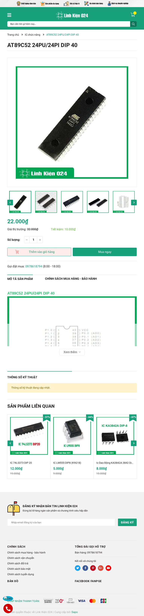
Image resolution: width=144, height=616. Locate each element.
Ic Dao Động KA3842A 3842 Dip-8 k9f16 (119, 462)
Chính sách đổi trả (17, 563)
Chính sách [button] (16, 546)
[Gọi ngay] (8, 608)
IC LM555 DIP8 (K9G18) (67, 462)
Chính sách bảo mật (19, 568)
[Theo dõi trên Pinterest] (93, 568)
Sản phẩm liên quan (31, 406)
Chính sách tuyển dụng (20, 574)
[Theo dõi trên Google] (101, 568)
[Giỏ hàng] (133, 14)
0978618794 (33, 266)
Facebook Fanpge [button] (88, 581)
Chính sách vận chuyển (20, 557)
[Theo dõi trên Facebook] (85, 568)
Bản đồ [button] (12, 581)
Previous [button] (10, 202)
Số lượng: (13, 239)
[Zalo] (8, 598)
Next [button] (134, 202)
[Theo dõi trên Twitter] (77, 568)
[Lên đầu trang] (137, 598)
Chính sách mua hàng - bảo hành (26, 552)
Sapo (74, 612)
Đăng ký (127, 522)
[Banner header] (72, 3)
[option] (72, 122)
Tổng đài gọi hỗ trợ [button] (90, 546)
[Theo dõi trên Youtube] (108, 568)
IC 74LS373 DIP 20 (21, 462)
